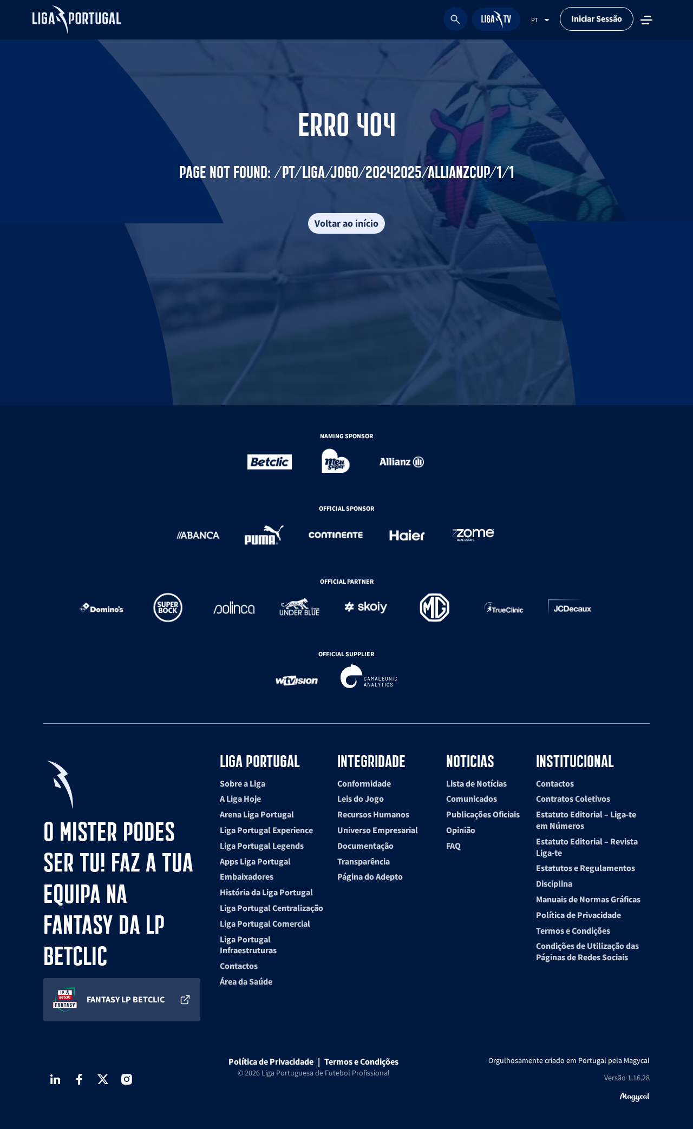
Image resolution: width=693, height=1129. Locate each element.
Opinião (460, 829)
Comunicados (471, 798)
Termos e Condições (573, 930)
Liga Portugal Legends (262, 845)
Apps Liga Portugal (255, 861)
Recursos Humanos (373, 814)
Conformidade (364, 783)
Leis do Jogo (360, 798)
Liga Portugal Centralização (271, 907)
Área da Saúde (246, 981)
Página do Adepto (370, 876)
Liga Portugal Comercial (265, 923)
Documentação (365, 845)
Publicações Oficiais (483, 814)
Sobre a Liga (242, 783)
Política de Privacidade (578, 914)
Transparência (363, 861)
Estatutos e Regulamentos (585, 867)
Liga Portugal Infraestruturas (248, 945)
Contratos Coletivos (573, 798)
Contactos (239, 965)
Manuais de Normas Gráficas (588, 899)
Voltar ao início (346, 223)
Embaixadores (246, 876)
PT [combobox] (534, 20)
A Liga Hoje (240, 798)
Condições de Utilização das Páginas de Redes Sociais (587, 951)
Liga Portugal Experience (266, 829)
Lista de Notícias (476, 783)
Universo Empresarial (377, 829)
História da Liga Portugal (266, 892)
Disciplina (554, 883)
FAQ (453, 845)
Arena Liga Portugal (257, 814)
